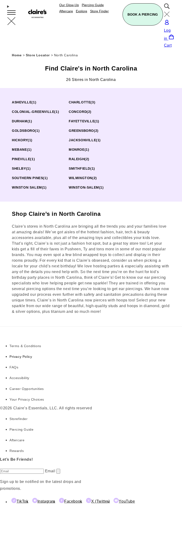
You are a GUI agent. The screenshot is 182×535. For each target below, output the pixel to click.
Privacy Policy (20, 356)
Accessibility (19, 378)
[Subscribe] (58, 471)
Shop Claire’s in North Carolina (56, 214)
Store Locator (38, 55)
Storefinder (18, 419)
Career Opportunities (26, 389)
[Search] (169, 11)
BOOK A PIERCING (142, 14)
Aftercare (16, 440)
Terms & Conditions (25, 346)
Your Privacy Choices (26, 399)
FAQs (13, 367)
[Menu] (11, 15)
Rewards (16, 451)
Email (51, 471)
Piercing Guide (21, 429)
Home (17, 55)
